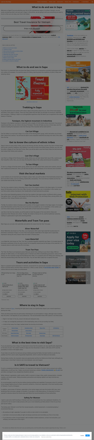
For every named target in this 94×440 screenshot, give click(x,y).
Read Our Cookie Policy (46, 436)
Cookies (82, 435)
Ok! (87, 435)
